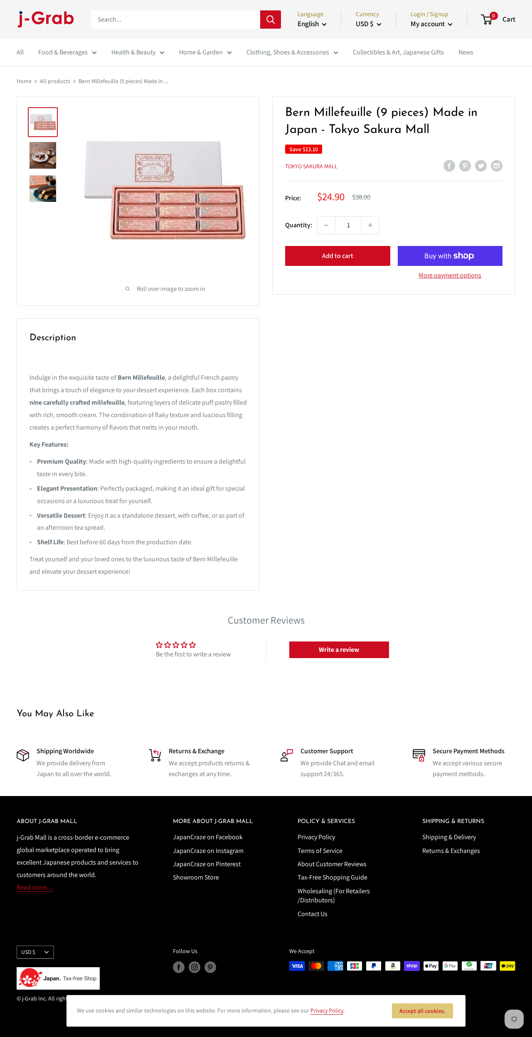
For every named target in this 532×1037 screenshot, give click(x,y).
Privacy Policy (316, 837)
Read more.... (35, 887)
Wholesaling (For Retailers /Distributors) (334, 895)
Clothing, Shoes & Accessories (287, 52)
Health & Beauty (133, 52)
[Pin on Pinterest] (465, 165)
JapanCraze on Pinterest (207, 864)
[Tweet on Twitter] (481, 165)
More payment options (450, 275)
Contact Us (313, 913)
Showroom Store (196, 877)
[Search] (270, 19)
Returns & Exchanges (451, 850)
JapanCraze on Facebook (208, 837)
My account (428, 23)
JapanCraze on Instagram (208, 850)
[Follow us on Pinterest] (210, 967)
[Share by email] (496, 165)
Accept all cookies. (422, 1011)
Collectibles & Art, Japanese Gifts (398, 52)
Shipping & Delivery (449, 837)
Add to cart (337, 255)
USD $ (28, 952)
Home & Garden (201, 52)
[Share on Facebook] (449, 165)
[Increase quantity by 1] (370, 225)
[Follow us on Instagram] (194, 967)
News (465, 52)
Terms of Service (320, 850)
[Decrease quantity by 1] (326, 225)
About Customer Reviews (332, 864)
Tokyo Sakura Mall (311, 166)
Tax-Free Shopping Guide (332, 877)
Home (24, 81)
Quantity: (298, 225)
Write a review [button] (339, 649)
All (20, 52)
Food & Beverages (63, 52)
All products (55, 81)
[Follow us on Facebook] (179, 967)
